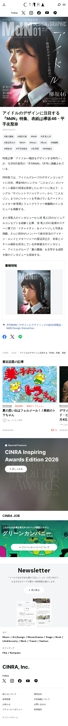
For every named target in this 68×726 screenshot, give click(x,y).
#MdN (34, 136)
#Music (33, 142)
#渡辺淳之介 (9, 142)
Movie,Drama (35, 637)
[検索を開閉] (59, 4)
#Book (44, 142)
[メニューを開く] (64, 4)
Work (23, 641)
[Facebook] (39, 13)
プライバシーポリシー (12, 709)
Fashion (43, 641)
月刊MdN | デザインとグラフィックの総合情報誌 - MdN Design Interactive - (34, 326)
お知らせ (6, 704)
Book (14, 353)
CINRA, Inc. (16, 667)
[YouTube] (47, 13)
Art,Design (18, 637)
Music (6, 637)
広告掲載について (42, 699)
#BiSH (22, 142)
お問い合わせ (40, 704)
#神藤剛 (54, 142)
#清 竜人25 (46, 136)
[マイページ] (3, 4)
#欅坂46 (8, 148)
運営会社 (38, 694)
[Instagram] (31, 13)
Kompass (15, 653)
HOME (5, 353)
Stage (49, 637)
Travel (32, 641)
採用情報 (6, 699)
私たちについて (9, 694)
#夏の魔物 (8, 136)
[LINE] (55, 13)
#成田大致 (22, 136)
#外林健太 (47, 148)
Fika (4, 653)
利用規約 (38, 709)
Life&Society (10, 641)
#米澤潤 (35, 148)
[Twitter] (23, 13)
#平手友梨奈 (21, 148)
